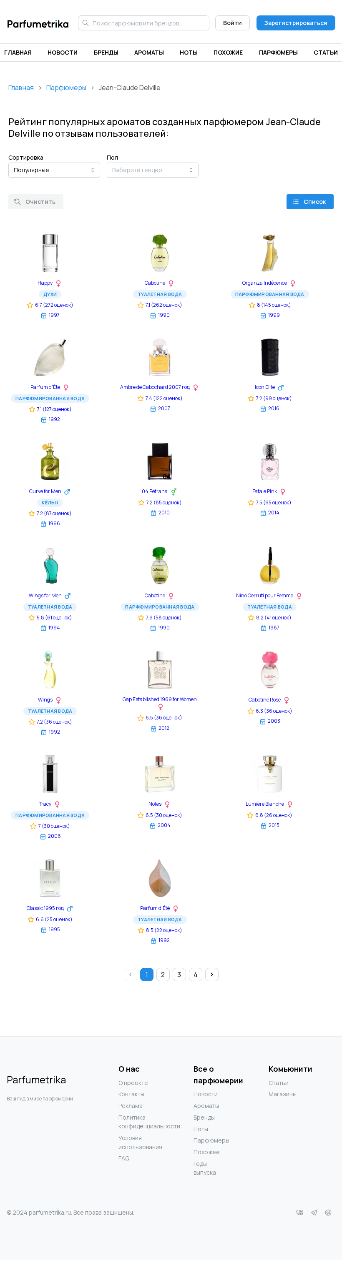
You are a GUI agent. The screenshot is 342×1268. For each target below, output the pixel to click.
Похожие (228, 52)
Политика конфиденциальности (135, 1121)
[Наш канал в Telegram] (314, 1212)
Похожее (207, 1152)
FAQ (123, 1158)
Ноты (189, 52)
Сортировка (25, 157)
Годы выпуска (205, 1168)
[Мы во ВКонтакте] (300, 1212)
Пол (112, 157)
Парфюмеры (278, 52)
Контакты (131, 1094)
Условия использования (135, 1142)
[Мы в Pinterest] (328, 1212)
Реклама (130, 1106)
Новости (63, 52)
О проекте (133, 1083)
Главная (18, 52)
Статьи (326, 52)
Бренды (106, 52)
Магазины (283, 1094)
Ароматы (149, 52)
